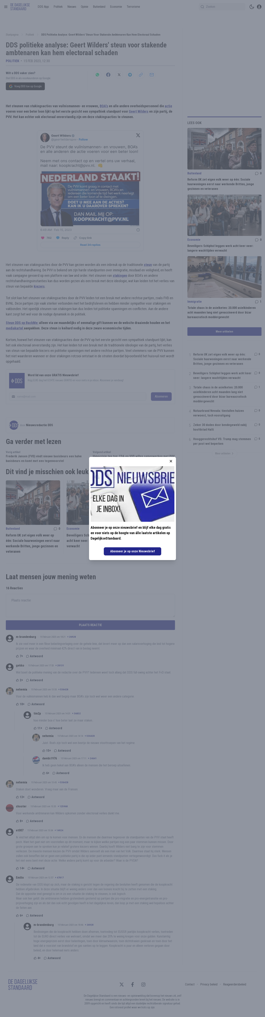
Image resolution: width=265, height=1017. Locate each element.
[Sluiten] (171, 461)
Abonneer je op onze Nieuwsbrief (132, 551)
